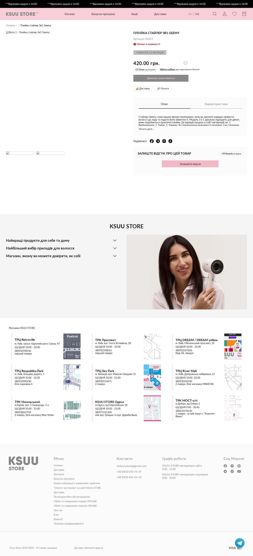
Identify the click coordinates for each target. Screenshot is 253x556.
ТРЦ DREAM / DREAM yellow (197, 340)
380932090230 (23, 381)
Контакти (59, 474)
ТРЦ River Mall (186, 371)
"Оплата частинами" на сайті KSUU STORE (77, 488)
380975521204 (103, 412)
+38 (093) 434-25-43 (129, 477)
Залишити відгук (190, 163)
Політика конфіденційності (69, 523)
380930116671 (103, 381)
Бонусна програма (103, 13)
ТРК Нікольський (27, 402)
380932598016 (103, 350)
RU (190, 13)
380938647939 (23, 412)
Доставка (160, 13)
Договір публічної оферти (88, 548)
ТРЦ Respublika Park (29, 371)
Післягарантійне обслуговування (72, 496)
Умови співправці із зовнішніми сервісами (77, 483)
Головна (10, 25)
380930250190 (184, 381)
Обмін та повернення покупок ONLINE (75, 505)
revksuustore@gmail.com (132, 465)
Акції (134, 13)
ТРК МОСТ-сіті (187, 400)
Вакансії (58, 519)
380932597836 (184, 350)
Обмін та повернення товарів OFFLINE (75, 501)
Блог (56, 514)
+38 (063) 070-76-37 (129, 471)
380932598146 (23, 351)
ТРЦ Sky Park (104, 371)
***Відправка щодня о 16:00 (21, 4)
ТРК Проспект (105, 340)
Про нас (58, 510)
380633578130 (184, 411)
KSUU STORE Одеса (109, 402)
